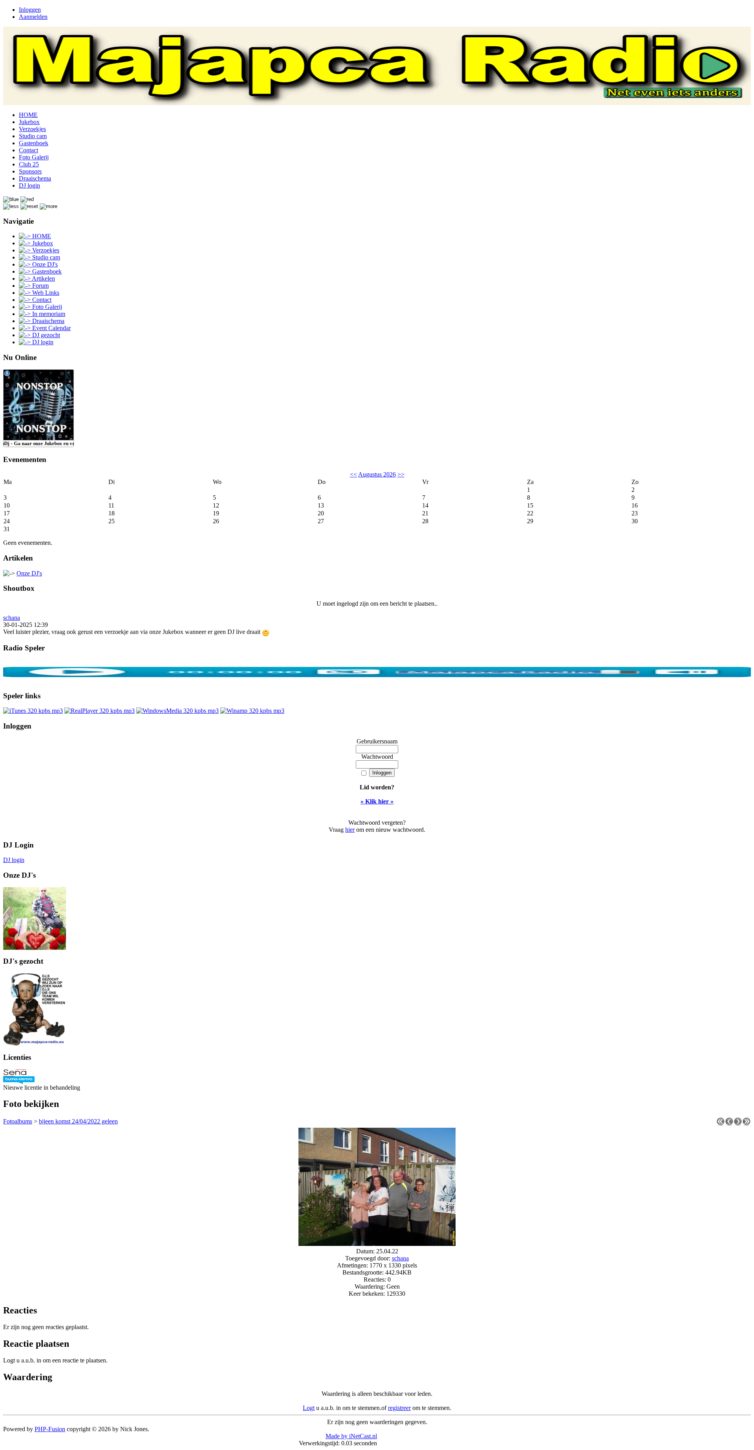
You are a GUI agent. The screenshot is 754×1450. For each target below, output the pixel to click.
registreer (399, 1407)
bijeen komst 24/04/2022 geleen (78, 1121)
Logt (309, 1407)
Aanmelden (33, 16)
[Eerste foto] (720, 1123)
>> (400, 474)
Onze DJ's (29, 573)
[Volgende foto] (738, 1123)
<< (353, 474)
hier (350, 829)
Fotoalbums (17, 1121)
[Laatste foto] (746, 1123)
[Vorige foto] (729, 1123)
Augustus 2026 (377, 474)
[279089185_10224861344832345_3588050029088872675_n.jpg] (377, 1243)
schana (11, 617)
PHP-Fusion (50, 1429)
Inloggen (30, 9)
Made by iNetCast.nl (351, 1436)
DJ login (13, 859)
